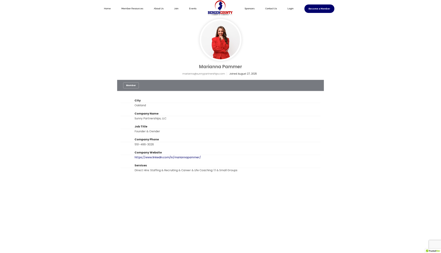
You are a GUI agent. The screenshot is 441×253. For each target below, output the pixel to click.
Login (291, 8)
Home (107, 8)
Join (176, 8)
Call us (274, 178)
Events (192, 8)
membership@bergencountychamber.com (324, 187)
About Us (158, 8)
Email (309, 178)
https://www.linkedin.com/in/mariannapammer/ (168, 157)
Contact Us (271, 8)
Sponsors (249, 8)
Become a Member (319, 8)
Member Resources (132, 8)
